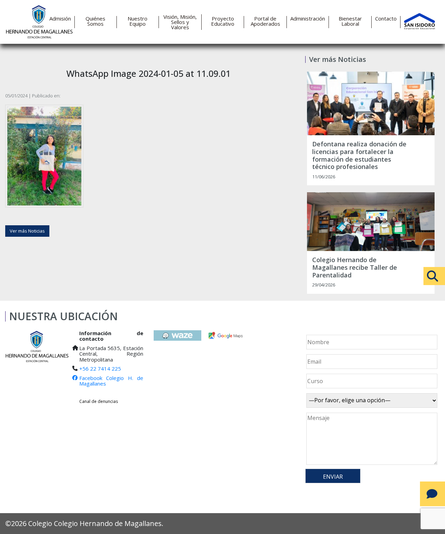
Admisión (60, 18)
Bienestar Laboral (350, 21)
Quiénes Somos (95, 21)
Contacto (386, 18)
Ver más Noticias (27, 231)
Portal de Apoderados (265, 21)
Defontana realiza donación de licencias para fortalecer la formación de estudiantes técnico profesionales (359, 155)
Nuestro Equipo (137, 21)
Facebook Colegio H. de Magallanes (111, 380)
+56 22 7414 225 (100, 368)
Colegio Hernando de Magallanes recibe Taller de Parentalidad (354, 267)
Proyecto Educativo (222, 21)
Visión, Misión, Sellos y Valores (180, 22)
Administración (307, 18)
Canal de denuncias (98, 401)
